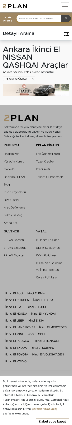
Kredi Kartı (43, 169)
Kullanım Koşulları (47, 240)
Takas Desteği (13, 215)
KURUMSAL (12, 145)
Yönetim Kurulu (14, 161)
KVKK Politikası (46, 255)
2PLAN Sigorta (14, 255)
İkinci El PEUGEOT (18, 341)
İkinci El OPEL (36, 334)
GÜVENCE (11, 231)
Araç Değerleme (14, 207)
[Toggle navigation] (65, 6)
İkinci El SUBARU (42, 348)
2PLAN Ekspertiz (15, 248)
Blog (7, 184)
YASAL (41, 231)
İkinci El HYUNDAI (43, 314)
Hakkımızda (11, 154)
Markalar (9, 169)
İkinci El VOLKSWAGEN (48, 354)
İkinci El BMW (36, 293)
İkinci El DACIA (43, 300)
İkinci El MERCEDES (53, 327)
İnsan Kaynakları (15, 192)
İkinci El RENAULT (47, 341)
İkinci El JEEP (14, 320)
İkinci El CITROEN (17, 300)
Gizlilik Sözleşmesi (48, 248)
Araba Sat (10, 223)
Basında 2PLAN (14, 177)
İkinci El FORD (36, 307)
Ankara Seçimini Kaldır (17, 72)
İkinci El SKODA (16, 348)
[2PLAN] (15, 6)
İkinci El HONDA (16, 314)
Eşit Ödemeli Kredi (48, 154)
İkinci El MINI (14, 334)
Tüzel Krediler (45, 161)
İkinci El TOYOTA (16, 354)
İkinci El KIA (36, 320)
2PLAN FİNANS (47, 145)
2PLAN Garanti (14, 240)
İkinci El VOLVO (15, 361)
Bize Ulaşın (11, 200)
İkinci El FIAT (14, 307)
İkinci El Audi (14, 293)
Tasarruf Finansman (49, 177)
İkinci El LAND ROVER (20, 327)
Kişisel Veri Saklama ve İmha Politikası (49, 266)
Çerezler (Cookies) (44, 409)
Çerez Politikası (46, 277)
